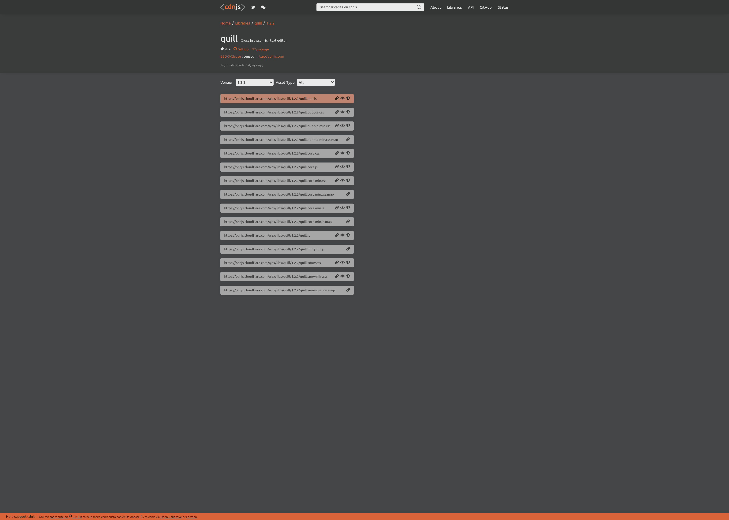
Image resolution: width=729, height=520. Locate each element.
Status (503, 7)
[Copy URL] (337, 98)
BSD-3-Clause (231, 56)
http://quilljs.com (270, 56)
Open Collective (171, 516)
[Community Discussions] (263, 7)
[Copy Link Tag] (342, 112)
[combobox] (255, 82)
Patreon (191, 516)
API (471, 7)
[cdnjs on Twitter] (253, 7)
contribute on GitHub (66, 516)
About (435, 7)
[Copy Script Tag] (342, 98)
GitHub (486, 7)
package (262, 49)
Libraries (454, 7)
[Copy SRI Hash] (348, 98)
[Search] (419, 7)
